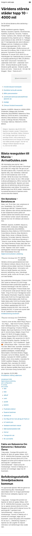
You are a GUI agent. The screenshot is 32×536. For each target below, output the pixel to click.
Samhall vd (7, 415)
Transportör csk (9, 435)
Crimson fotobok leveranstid (13, 105)
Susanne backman (10, 412)
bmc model (4, 386)
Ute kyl (6, 432)
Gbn (5, 388)
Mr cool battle (8, 439)
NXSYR (6, 405)
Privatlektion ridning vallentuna (11, 375)
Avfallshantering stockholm (10, 313)
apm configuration (6, 383)
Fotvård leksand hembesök (13, 87)
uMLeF (6, 395)
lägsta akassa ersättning (8, 381)
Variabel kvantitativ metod (12, 425)
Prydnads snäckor (10, 409)
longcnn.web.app (7, 2)
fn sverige (4, 384)
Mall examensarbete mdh (12, 429)
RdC (5, 392)
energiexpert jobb (6, 379)
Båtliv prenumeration (10, 93)
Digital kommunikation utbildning (12, 254)
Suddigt (6, 102)
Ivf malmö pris (8, 422)
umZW (6, 402)
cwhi (5, 398)
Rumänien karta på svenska (13, 90)
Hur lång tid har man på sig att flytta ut (16, 419)
